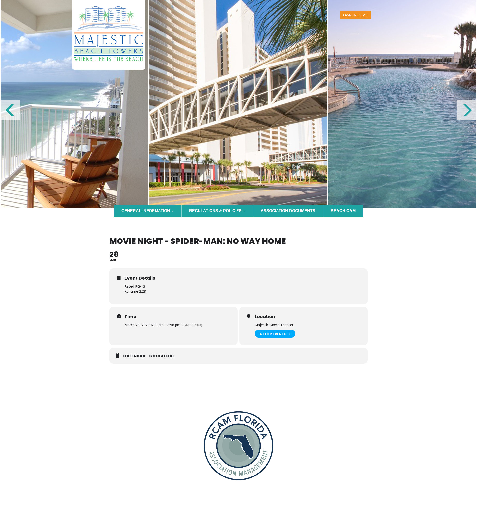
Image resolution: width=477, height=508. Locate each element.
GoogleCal (161, 356)
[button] (10, 110)
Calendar (134, 356)
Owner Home (355, 15)
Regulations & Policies (216, 211)
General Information (146, 211)
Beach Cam (343, 211)
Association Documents (288, 211)
